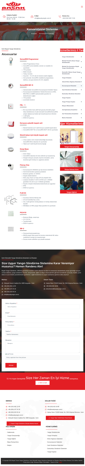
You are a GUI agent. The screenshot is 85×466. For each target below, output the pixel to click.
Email (7, 312)
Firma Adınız (9, 321)
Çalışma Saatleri (12, 15)
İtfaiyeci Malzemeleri (68, 105)
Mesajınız (8, 340)
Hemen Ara (65, 16)
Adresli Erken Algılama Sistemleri (72, 82)
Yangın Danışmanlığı (71, 147)
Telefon (8, 331)
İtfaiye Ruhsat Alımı (72, 169)
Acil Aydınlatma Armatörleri (72, 110)
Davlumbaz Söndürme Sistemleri (71, 93)
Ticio (60, 462)
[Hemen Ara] (60, 16)
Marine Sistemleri (72, 118)
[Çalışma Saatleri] (4, 16)
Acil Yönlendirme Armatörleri (72, 114)
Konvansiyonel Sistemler (72, 86)
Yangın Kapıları (66, 97)
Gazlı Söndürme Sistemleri (72, 90)
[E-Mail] (32, 16)
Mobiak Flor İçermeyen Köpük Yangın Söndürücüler (72, 67)
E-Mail (36, 16)
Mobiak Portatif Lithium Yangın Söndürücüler (72, 61)
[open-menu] (82, 6)
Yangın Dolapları (72, 78)
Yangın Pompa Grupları (72, 102)
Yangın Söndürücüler (72, 57)
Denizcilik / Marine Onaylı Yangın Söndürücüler (72, 72)
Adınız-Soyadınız (11, 303)
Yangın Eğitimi (72, 192)
